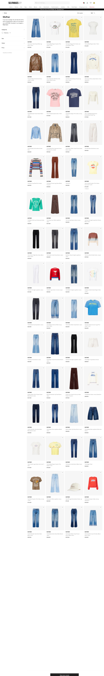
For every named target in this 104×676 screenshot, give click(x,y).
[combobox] (53, 3)
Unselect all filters (7, 52)
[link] (36, 44)
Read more (5, 24)
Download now (60, 9)
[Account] (87, 2)
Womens (7, 32)
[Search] (36, 2)
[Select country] (83, 2)
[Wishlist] (90, 2)
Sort (92, 13)
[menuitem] (11, 7)
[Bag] (94, 2)
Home (5, 13)
